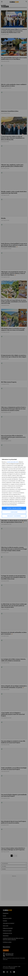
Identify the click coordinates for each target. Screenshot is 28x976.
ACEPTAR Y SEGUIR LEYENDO (14, 508)
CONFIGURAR (14, 512)
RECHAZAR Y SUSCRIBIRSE (14, 516)
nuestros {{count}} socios (12, 462)
